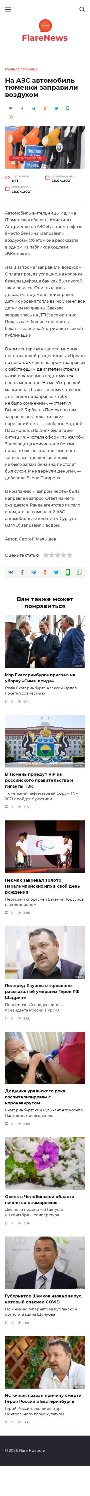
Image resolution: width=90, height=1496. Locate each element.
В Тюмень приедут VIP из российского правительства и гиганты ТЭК (39, 780)
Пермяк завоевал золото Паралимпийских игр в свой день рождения (42, 886)
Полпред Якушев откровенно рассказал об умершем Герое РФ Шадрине (42, 991)
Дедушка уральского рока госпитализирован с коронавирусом (35, 1097)
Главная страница (21, 69)
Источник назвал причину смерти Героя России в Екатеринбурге (43, 1398)
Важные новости (27, 158)
